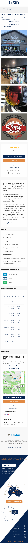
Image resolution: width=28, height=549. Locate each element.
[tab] (12, 296)
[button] (14, 43)
